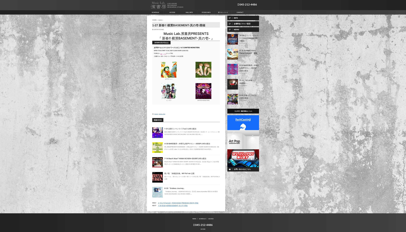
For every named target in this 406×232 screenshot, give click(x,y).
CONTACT (240, 12)
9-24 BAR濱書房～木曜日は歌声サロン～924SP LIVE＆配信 (249, 68)
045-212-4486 (248, 4)
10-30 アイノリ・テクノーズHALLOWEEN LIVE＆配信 (248, 38)
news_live (162, 114)
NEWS (194, 219)
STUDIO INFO (206, 12)
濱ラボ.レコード (223, 12)
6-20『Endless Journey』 (174, 188)
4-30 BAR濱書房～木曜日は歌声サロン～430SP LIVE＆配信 (187, 144)
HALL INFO (189, 12)
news (156, 114)
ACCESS (172, 12)
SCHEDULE (155, 12)
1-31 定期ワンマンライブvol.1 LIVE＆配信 (180, 129)
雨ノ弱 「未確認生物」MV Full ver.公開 (179, 173)
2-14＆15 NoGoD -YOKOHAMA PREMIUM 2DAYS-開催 (178, 203)
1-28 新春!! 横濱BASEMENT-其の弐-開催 (173, 206)
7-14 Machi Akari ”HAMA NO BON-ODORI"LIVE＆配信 (185, 158)
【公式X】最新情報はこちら (243, 111)
